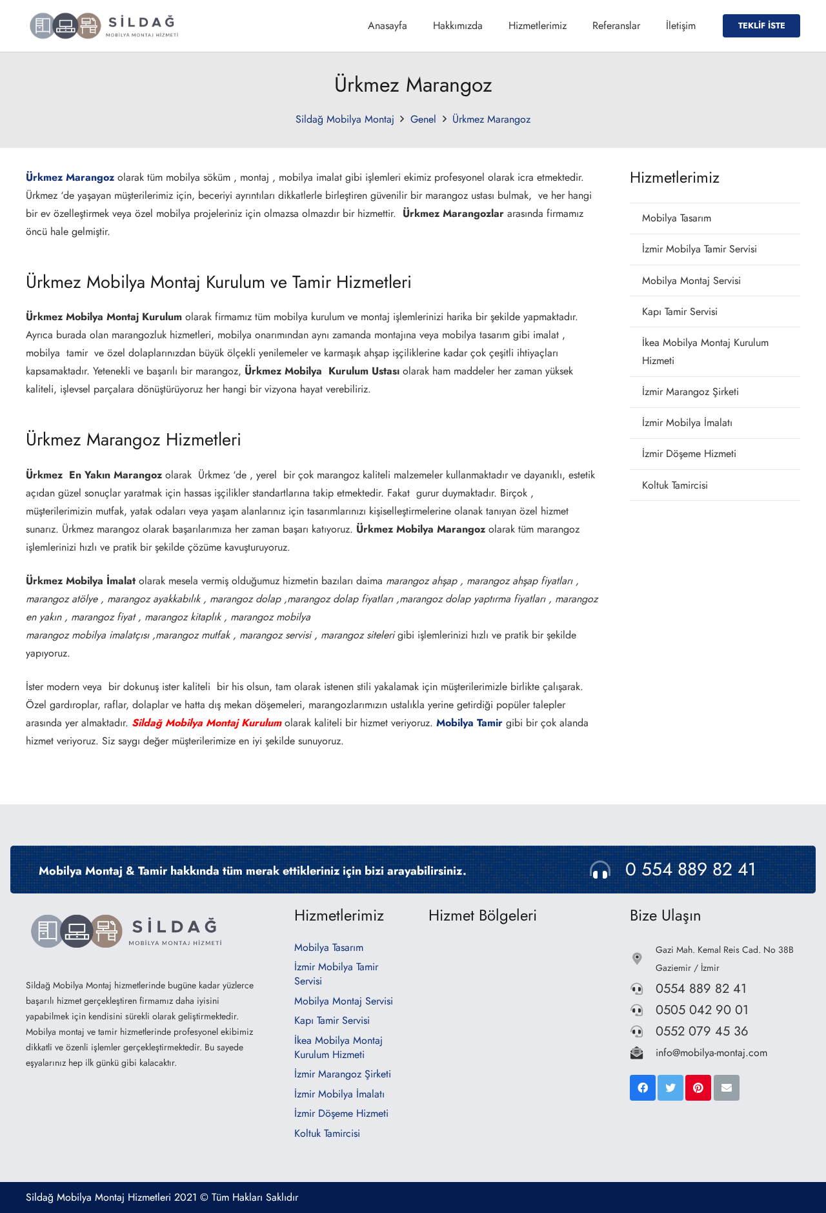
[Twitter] (670, 1088)
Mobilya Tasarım (676, 217)
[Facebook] (643, 1088)
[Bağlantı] (106, 25)
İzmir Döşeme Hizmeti (689, 453)
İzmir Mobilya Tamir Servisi (699, 248)
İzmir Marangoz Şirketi (690, 391)
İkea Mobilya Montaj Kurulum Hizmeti (705, 351)
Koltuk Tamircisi (675, 485)
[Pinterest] (698, 1088)
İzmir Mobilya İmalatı (687, 422)
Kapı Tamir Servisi (680, 311)
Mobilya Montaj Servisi (691, 280)
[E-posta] (727, 1088)
